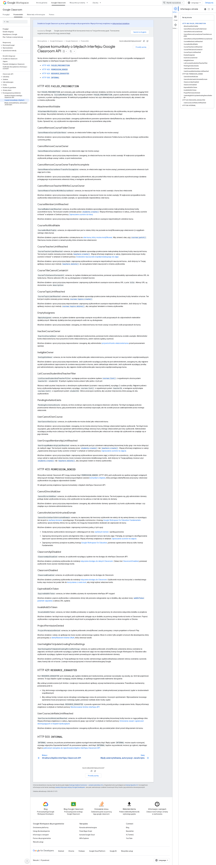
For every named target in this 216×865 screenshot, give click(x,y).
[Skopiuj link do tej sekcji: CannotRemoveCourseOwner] (71, 146)
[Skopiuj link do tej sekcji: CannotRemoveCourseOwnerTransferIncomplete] (91, 165)
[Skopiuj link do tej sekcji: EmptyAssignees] (57, 313)
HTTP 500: (50, 78)
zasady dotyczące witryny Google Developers (70, 787)
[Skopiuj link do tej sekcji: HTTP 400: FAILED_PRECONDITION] (81, 86)
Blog (127, 827)
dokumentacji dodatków (120, 23)
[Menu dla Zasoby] (101, 2)
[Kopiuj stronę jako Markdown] (71, 51)
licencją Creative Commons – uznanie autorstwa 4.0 (86, 785)
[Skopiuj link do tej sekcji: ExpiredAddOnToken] (61, 589)
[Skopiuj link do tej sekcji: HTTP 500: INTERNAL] (65, 737)
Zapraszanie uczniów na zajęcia (113, 451)
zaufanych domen (101, 532)
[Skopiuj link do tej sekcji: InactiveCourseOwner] (62, 331)
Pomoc (51, 15)
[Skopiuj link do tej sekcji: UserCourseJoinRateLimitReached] (75, 713)
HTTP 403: (55, 69)
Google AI (113, 851)
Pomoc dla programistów (42, 838)
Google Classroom (58, 3)
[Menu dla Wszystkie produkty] (88, 2)
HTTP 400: (56, 65)
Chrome (71, 851)
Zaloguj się (209, 3)
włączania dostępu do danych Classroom (97, 561)
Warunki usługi (38, 842)
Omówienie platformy (40, 827)
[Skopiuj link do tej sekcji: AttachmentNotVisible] (62, 106)
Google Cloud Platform (97, 851)
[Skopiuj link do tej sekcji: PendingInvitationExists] (63, 400)
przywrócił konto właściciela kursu (115, 343)
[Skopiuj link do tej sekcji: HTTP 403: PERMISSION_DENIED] (77, 469)
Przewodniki (18, 15)
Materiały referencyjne (36, 15)
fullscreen (208, 9)
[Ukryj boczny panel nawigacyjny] (27, 861)
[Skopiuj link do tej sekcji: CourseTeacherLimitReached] (70, 246)
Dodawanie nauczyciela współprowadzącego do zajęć (97, 257)
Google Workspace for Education (94, 543)
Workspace (22, 2)
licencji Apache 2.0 (132, 785)
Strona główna (41, 3)
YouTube (129, 838)
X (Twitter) (130, 835)
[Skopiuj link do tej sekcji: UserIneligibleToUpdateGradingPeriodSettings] (87, 644)
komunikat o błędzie (97, 478)
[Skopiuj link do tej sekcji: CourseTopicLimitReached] (67, 292)
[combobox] (173, 3)
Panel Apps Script (85, 831)
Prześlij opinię (141, 47)
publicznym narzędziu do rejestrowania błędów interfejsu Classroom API (71, 748)
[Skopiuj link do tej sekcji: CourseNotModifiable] (62, 225)
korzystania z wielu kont (76, 582)
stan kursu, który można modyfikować (97, 237)
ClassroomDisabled (131, 561)
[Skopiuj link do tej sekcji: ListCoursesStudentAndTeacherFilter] (78, 373)
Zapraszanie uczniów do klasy (81, 214)
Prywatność (45, 860)
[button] (14, 45)
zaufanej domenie (55, 520)
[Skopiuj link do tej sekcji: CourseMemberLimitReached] (70, 204)
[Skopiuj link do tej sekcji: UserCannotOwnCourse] (65, 417)
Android (61, 851)
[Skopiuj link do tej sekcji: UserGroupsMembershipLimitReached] (79, 441)
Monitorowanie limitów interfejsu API (85, 707)
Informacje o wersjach (41, 835)
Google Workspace (56, 41)
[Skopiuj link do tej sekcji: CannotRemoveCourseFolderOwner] (77, 128)
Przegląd (6, 15)
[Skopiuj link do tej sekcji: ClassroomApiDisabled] (63, 552)
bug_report (205, 9)
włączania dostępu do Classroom (94, 580)
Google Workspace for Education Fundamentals (122, 520)
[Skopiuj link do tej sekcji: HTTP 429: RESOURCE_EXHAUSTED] (79, 670)
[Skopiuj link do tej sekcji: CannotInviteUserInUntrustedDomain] (78, 513)
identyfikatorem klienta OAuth (62, 638)
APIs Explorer (84, 838)
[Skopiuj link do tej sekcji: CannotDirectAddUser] (63, 491)
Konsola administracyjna (88, 827)
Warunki (36, 860)
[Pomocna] (144, 41)
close (212, 9)
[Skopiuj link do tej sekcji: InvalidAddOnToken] (59, 607)
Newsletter (130, 831)
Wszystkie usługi (127, 851)
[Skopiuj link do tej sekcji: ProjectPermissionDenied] (66, 626)
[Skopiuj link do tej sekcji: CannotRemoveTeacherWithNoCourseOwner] (87, 186)
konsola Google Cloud (87, 835)
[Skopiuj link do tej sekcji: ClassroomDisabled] (60, 570)
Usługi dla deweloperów (41, 831)
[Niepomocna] (147, 41)
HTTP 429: (55, 73)
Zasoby (95, 3)
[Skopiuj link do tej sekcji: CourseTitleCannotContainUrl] (70, 270)
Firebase (82, 851)
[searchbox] (15, 22)
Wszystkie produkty (77, 3)
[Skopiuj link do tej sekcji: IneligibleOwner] (56, 352)
